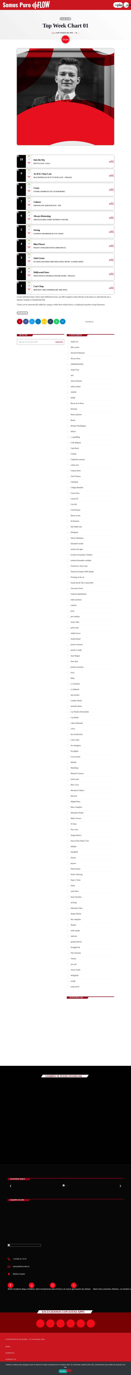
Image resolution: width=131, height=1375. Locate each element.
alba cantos (75, 347)
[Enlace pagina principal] (26, 5)
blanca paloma (76, 415)
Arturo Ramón (76, 381)
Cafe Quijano (76, 443)
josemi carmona (77, 645)
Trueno (73, 959)
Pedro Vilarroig (77, 875)
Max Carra (75, 785)
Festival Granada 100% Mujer (82, 572)
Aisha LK (74, 342)
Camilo (73, 454)
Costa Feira (75, 493)
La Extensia (75, 684)
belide (73, 398)
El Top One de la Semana (20, 1086)
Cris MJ (74, 504)
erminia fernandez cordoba (81, 560)
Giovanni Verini (77, 588)
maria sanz (75, 779)
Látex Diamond (77, 723)
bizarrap (74, 409)
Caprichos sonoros (78, 460)
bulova (73, 432)
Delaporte (74, 532)
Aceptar (63, 1371)
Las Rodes (75, 718)
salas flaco (75, 891)
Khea (73, 678)
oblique (73, 847)
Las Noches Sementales (80, 712)
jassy (72, 611)
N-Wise (74, 824)
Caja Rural (75, 448)
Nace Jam (74, 830)
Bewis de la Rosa (77, 403)
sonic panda (75, 931)
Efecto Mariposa (77, 538)
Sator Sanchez (76, 897)
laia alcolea (75, 695)
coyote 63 (74, 499)
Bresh (73, 420)
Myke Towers (76, 818)
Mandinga (74, 768)
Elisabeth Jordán (77, 544)
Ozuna (73, 858)
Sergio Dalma (76, 914)
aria (72, 375)
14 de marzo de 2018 (62, 33)
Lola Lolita (75, 740)
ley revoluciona (77, 734)
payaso (73, 863)
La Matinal (75, 689)
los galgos (74, 751)
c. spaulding (75, 437)
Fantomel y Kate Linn (79, 566)
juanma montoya (77, 667)
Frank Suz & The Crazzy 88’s (82, 583)
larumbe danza (76, 706)
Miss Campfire (76, 807)
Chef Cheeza (75, 476)
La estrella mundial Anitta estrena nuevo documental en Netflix (90, 1027)
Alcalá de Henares (78, 353)
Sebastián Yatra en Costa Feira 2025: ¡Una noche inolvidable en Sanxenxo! (90, 1038)
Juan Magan (75, 656)
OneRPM (74, 852)
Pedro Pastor (75, 869)
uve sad (73, 964)
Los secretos (75, 757)
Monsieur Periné (77, 813)
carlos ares (75, 465)
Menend (74, 796)
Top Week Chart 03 (79, 1140)
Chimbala (74, 482)
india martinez (76, 600)
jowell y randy (76, 650)
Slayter (73, 925)
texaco (23, 1025)
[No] (69, 1370)
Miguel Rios (75, 802)
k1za (72, 673)
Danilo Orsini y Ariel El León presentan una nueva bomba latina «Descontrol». (90, 1006)
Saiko (73, 886)
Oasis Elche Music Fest (80, 841)
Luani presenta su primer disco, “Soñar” (82, 1049)
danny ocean (75, 516)
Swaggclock (75, 947)
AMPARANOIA (77, 364)
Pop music (65, 19)
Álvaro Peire (75, 359)
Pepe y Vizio (75, 880)
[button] (10, 1186)
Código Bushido (77, 488)
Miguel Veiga (25, 1222)
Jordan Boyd (75, 639)
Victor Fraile (75, 970)
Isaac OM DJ (25, 1211)
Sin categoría (76, 919)
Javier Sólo (75, 622)
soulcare (74, 936)
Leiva (73, 729)
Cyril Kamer (75, 510)
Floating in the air (77, 577)
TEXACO (24, 1029)
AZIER (73, 392)
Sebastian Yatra (77, 908)
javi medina (75, 617)
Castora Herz (76, 471)
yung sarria (75, 987)
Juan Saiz (74, 661)
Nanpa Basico (76, 835)
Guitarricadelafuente (78, 594)
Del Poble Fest (76, 527)
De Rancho (75, 521)
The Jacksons (76, 953)
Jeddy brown (75, 633)
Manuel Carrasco (77, 774)
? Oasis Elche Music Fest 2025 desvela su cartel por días (87, 1016)
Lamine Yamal (76, 701)
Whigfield (74, 975)
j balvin (73, 605)
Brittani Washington (78, 426)
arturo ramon (76, 387)
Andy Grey (75, 370)
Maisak (73, 762)
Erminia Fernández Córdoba (81, 555)
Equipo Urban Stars (28, 1233)
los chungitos (76, 746)
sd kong (74, 903)
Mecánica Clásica (77, 790)
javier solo (75, 628)
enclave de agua (77, 549)
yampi (73, 981)
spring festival (76, 942)
